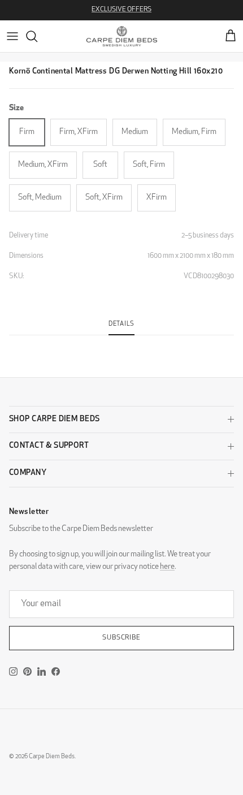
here (167, 567)
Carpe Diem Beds (52, 757)
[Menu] (12, 36)
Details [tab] (121, 324)
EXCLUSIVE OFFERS (121, 9)
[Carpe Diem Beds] (121, 36)
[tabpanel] (121, 342)
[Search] (37, 36)
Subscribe (121, 637)
